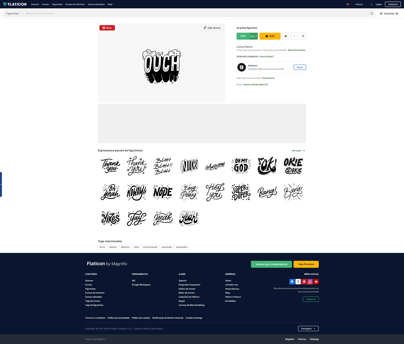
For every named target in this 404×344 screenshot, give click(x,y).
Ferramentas (140, 274)
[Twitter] (298, 281)
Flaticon (302, 339)
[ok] (267, 166)
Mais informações (296, 50)
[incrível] (215, 166)
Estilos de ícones (187, 288)
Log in (379, 4)
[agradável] (189, 166)
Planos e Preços (233, 297)
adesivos (125, 247)
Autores (35, 4)
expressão (167, 247)
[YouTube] (316, 281)
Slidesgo (314, 339)
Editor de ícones (187, 292)
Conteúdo (91, 274)
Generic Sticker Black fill (255, 84)
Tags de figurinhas (94, 305)
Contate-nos (231, 284)
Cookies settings (194, 318)
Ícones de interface (75, 4)
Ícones (45, 4)
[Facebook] (292, 281)
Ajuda (182, 274)
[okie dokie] (293, 166)
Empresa (230, 274)
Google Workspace (141, 284)
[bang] (267, 192)
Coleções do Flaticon (189, 297)
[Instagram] (310, 281)
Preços (359, 4)
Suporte (183, 280)
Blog (227, 292)
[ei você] (215, 192)
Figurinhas (57, 4)
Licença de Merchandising (192, 305)
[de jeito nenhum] (136, 192)
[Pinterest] (304, 281)
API (133, 280)
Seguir (182, 301)
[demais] (241, 192)
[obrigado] (110, 166)
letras (102, 247)
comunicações (150, 247)
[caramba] (110, 218)
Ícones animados (96, 4)
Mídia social (311, 274)
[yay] (136, 218)
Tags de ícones (92, 301)
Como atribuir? (266, 56)
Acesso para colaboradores (271, 264)
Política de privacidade (119, 318)
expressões (181, 247)
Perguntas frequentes (189, 284)
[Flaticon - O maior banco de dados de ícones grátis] (14, 4)
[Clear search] (364, 13)
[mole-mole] (189, 192)
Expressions (269, 78)
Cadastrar (393, 4)
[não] (162, 192)
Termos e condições (95, 318)
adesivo (113, 247)
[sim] (110, 192)
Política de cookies (141, 318)
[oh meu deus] (241, 166)
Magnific (289, 339)
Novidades (230, 301)
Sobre (228, 280)
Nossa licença (232, 288)
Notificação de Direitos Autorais (167, 318)
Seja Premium (306, 264)
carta (136, 247)
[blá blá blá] (162, 166)
